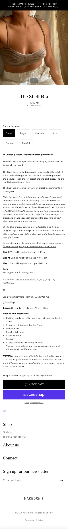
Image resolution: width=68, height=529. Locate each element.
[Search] (12, 16)
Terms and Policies (34, 520)
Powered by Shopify (43, 512)
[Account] (56, 16)
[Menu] (4, 16)
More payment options (34, 402)
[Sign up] (61, 480)
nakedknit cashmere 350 (27, 279)
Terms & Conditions (14, 437)
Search (7, 432)
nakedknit (28, 512)
